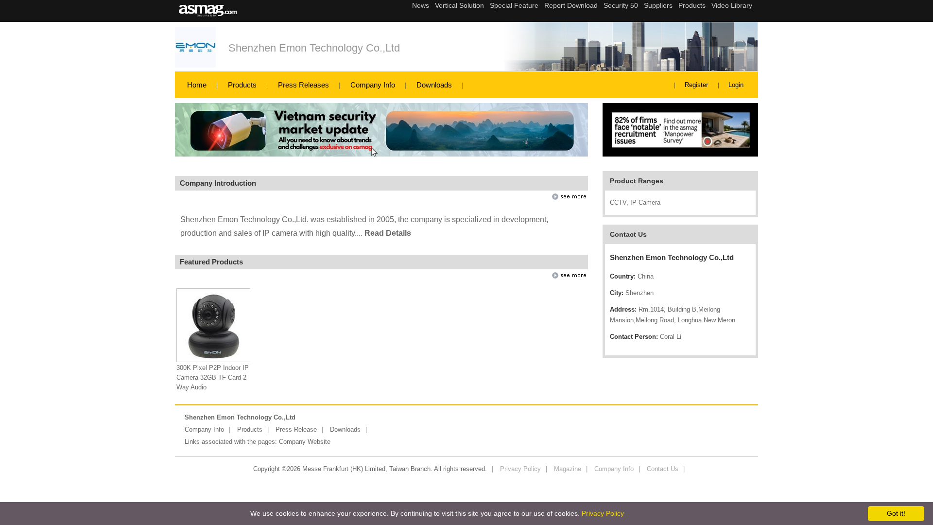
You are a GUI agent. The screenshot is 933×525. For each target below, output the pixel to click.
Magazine (567, 468)
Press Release (296, 429)
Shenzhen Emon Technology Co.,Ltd (314, 48)
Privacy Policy (520, 468)
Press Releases (303, 85)
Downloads (434, 85)
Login (735, 84)
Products (242, 85)
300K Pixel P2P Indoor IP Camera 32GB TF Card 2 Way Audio (212, 377)
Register (696, 84)
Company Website (304, 441)
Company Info (372, 85)
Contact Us (662, 468)
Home (197, 85)
